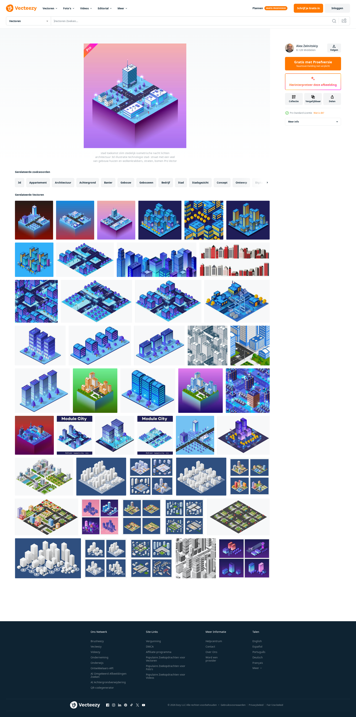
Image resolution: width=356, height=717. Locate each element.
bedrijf (165, 182)
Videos (84, 8)
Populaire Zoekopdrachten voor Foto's (165, 667)
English (257, 641)
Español (257, 646)
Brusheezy (97, 641)
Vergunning (153, 641)
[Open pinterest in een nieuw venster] (125, 704)
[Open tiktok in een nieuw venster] (131, 704)
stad (181, 182)
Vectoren (48, 8)
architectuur (63, 182)
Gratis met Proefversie (313, 64)
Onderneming (99, 657)
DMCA (150, 646)
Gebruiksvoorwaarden (233, 705)
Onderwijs (97, 663)
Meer (121, 8)
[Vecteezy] (21, 8)
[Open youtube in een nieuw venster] (143, 704)
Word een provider (212, 659)
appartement (38, 182)
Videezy (95, 652)
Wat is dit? (319, 112)
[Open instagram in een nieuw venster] (113, 704)
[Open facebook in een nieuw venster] (107, 704)
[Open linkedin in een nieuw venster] (119, 704)
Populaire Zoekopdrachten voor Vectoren (165, 659)
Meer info (293, 121)
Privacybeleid (256, 705)
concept (222, 182)
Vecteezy (96, 646)
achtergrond (87, 182)
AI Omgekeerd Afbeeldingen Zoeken (109, 675)
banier (108, 182)
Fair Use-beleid (275, 705)
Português (258, 652)
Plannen (257, 8)
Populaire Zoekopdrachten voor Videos (165, 676)
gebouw (126, 182)
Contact (210, 646)
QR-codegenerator (102, 687)
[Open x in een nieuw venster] (137, 704)
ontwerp (241, 182)
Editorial (103, 8)
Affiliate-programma (158, 652)
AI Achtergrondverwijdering (108, 682)
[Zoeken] (334, 21)
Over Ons (211, 652)
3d (19, 182)
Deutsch (257, 657)
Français (257, 663)
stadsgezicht (200, 182)
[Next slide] (264, 182)
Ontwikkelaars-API (102, 668)
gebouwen (146, 182)
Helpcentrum (214, 641)
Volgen (334, 50)
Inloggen (337, 8)
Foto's (67, 8)
